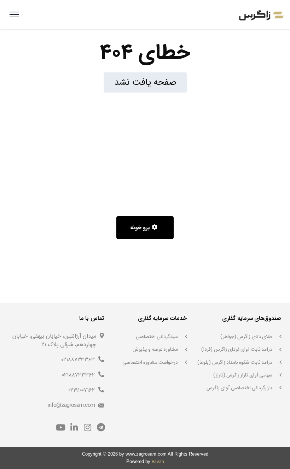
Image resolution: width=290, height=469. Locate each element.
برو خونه (141, 227)
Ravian (158, 461)
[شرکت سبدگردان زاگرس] (261, 14)
